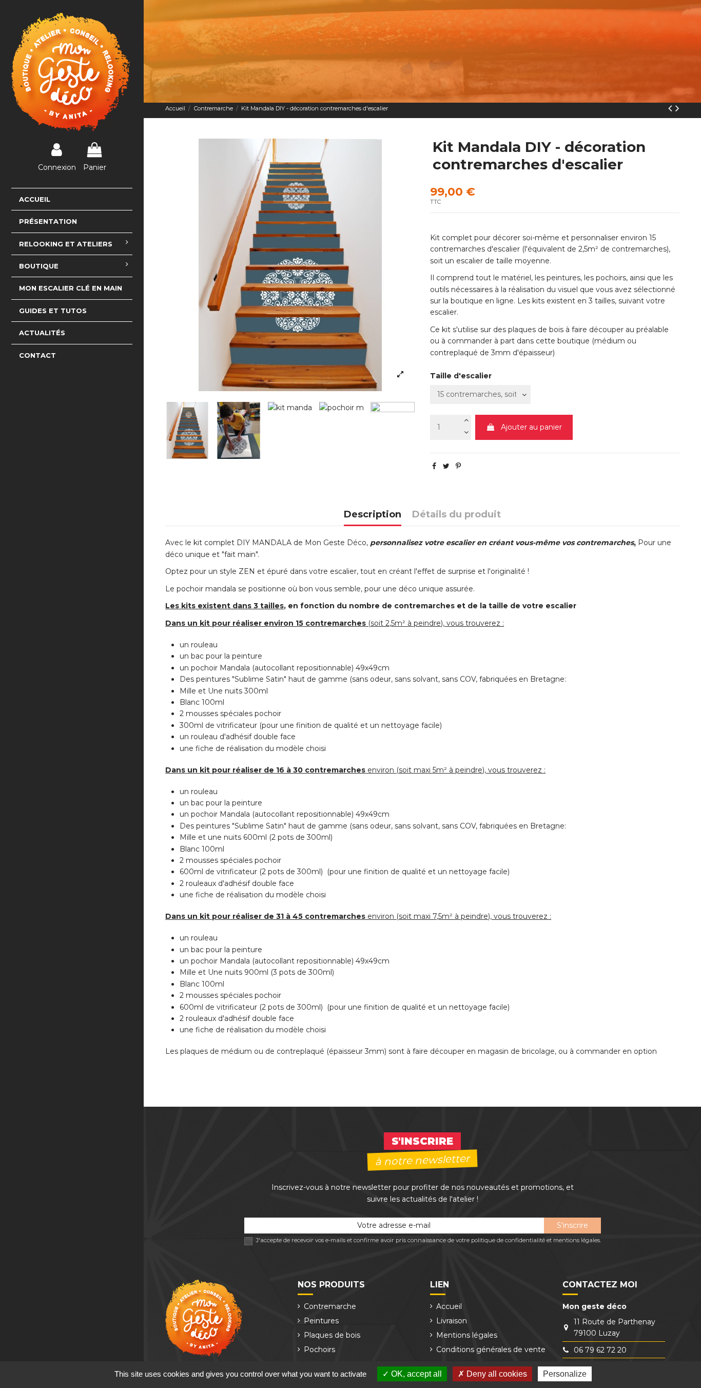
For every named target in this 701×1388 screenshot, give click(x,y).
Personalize (565, 1374)
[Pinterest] (458, 466)
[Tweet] (446, 466)
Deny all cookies (495, 1374)
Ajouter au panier (531, 427)
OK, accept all (415, 1374)
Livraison (451, 1320)
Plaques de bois (332, 1335)
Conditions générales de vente (491, 1349)
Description (372, 514)
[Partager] (434, 466)
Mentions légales (466, 1335)
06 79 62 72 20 (600, 1350)
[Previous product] (671, 108)
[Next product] (677, 108)
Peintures (321, 1320)
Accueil (449, 1306)
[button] (71, 266)
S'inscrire (572, 1225)
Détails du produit (456, 514)
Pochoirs (319, 1349)
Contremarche (330, 1306)
